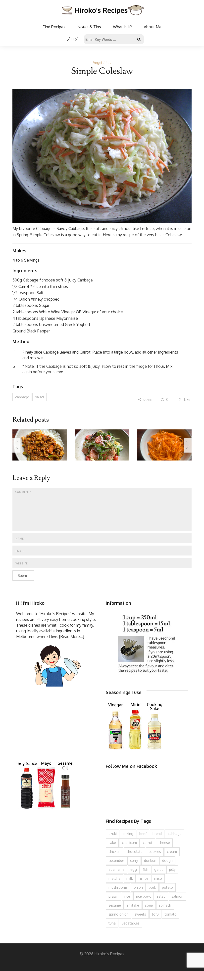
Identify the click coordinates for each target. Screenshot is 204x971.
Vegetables (102, 62)
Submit (23, 575)
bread (157, 834)
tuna (112, 923)
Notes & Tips (89, 26)
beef (143, 834)
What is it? (122, 26)
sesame (114, 905)
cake (112, 842)
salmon (177, 896)
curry (134, 860)
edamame (116, 869)
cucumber (116, 860)
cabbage (22, 397)
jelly (172, 869)
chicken (114, 851)
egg (133, 869)
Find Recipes (54, 26)
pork (152, 887)
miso (158, 878)
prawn (113, 896)
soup (149, 905)
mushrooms (118, 887)
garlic (158, 869)
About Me (152, 26)
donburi (150, 860)
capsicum (129, 842)
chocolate (134, 851)
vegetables (131, 923)
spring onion (118, 914)
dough (167, 860)
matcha (114, 878)
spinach (165, 905)
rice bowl (143, 896)
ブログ (72, 38)
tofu (155, 914)
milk (129, 878)
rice (127, 896)
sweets (140, 914)
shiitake (133, 905)
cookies (155, 851)
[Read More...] (71, 636)
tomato (171, 914)
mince (143, 878)
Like (186, 399)
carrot (148, 842)
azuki (112, 834)
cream (172, 851)
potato (167, 887)
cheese (164, 842)
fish (145, 869)
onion (138, 887)
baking (128, 834)
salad (39, 397)
